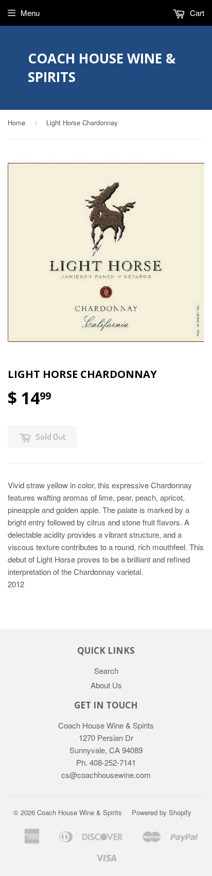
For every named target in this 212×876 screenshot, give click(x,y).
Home (16, 122)
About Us (106, 685)
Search (106, 670)
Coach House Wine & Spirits (101, 67)
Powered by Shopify (161, 812)
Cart (196, 12)
